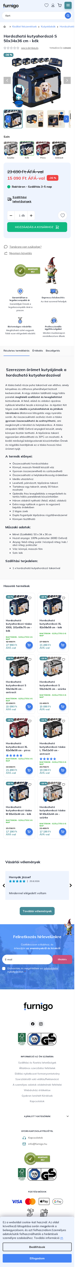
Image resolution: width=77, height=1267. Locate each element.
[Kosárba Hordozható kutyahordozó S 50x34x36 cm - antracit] (29, 706)
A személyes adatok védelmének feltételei (37, 1084)
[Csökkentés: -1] (11, 215)
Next (70, 885)
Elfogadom (37, 1258)
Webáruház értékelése (37, 1090)
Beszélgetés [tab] (53, 350)
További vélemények (37, 911)
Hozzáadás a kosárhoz (34, 227)
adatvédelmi (51, 968)
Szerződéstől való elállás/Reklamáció (37, 1079)
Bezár (10, 242)
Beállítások (37, 1247)
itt (61, 1238)
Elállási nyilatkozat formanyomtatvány (37, 1073)
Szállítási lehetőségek (22, 199)
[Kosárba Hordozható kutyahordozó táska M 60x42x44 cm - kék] (29, 831)
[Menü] (68, 5)
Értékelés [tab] (37, 350)
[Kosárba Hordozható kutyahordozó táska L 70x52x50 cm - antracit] (62, 770)
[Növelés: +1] (31, 215)
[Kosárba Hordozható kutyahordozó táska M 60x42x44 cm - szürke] (62, 831)
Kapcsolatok (37, 1101)
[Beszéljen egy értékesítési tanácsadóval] (23, 247)
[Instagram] (40, 1023)
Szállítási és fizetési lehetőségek (37, 1062)
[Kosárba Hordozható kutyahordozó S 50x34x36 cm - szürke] (62, 706)
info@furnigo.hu (37, 1144)
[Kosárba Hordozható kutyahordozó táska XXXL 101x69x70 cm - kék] (29, 645)
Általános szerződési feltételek (37, 1068)
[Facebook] (32, 1023)
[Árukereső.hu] (27, 270)
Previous (3, 885)
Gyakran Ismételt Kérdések (37, 1095)
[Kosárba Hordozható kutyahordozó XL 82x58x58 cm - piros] (29, 770)
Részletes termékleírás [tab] (17, 350)
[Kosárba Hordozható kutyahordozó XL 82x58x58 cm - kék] (62, 645)
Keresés (68, 15)
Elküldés (62, 959)
